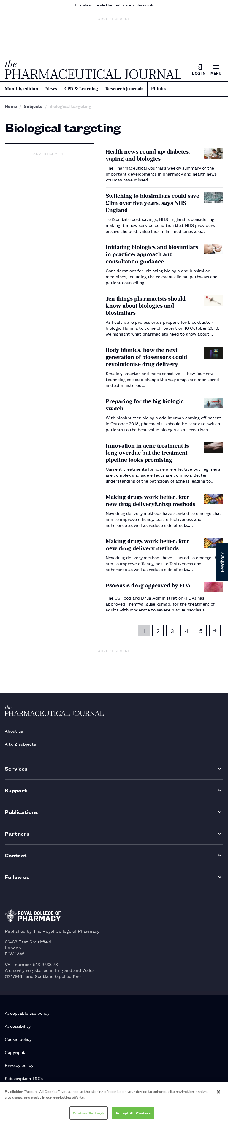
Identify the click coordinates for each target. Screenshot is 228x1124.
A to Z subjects (20, 744)
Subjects (33, 106)
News (51, 88)
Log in (198, 73)
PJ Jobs (158, 88)
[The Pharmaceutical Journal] (93, 69)
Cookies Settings (88, 1113)
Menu (216, 73)
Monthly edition (21, 88)
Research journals (124, 88)
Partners (17, 833)
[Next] (215, 630)
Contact (16, 855)
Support (16, 790)
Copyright (15, 1052)
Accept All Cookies (133, 1113)
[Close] (218, 1091)
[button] (222, 562)
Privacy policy (19, 1065)
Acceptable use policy (27, 1013)
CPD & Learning (81, 88)
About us (14, 731)
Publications (21, 811)
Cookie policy (18, 1039)
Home (11, 106)
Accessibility (18, 1026)
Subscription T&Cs (24, 1078)
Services (16, 768)
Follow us (17, 876)
